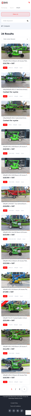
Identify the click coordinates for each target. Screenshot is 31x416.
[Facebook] (9, 410)
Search (12, 7)
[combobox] (15, 39)
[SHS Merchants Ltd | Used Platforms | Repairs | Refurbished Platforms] (4, 2)
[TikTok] (21, 410)
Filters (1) (15, 14)
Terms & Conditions (15, 406)
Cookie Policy (14, 403)
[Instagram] (13, 410)
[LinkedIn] (17, 410)
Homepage (4, 7)
